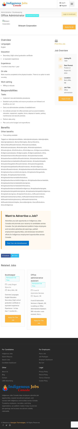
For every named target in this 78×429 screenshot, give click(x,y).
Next (58, 301)
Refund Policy (43, 375)
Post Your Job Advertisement (17, 243)
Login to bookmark (69, 14)
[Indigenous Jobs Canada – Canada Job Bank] (15, 4)
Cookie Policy (43, 381)
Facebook (6, 255)
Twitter (16, 255)
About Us (5, 372)
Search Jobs (6, 360)
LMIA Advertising (7, 381)
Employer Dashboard (46, 360)
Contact (4, 378)
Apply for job (69, 27)
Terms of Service (44, 378)
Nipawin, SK (37, 296)
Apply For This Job (13, 318)
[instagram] (10, 425)
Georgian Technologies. (18, 422)
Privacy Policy (43, 372)
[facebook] (3, 425)
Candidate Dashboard (9, 363)
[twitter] (6, 425)
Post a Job (42, 354)
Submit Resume (7, 357)
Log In (63, 3)
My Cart (41, 363)
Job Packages (43, 357)
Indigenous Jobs (7, 354)
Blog (3, 375)
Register (64, 6)
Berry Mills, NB (12, 290)
